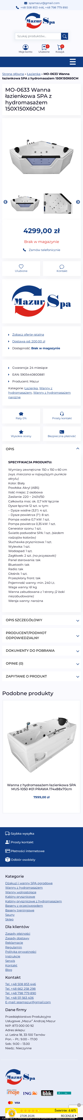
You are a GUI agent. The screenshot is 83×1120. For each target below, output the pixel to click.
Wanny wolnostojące (20, 892)
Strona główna (13, 74)
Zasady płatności (17, 934)
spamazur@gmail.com (44, 3)
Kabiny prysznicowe (20, 897)
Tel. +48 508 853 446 (20, 984)
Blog (8, 970)
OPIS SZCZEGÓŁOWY (24, 620)
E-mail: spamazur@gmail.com (28, 1002)
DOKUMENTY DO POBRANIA (30, 651)
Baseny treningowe (19, 910)
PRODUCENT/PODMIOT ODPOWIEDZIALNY (26, 635)
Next (78, 202)
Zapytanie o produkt (26, 676)
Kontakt (11, 965)
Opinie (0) (14, 663)
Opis (10, 449)
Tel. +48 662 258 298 (20, 989)
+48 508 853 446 (32, 7)
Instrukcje (12, 956)
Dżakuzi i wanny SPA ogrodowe (29, 883)
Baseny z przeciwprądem (24, 906)
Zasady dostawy (17, 938)
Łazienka (33, 74)
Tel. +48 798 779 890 (20, 993)
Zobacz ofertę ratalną (28, 334)
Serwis (10, 961)
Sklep (9, 919)
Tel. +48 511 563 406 (19, 998)
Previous (5, 202)
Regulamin (13, 947)
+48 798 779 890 (56, 7)
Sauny (10, 915)
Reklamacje (14, 943)
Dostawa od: (28, 341)
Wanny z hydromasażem (24, 887)
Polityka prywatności (20, 952)
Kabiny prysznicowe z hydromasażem (33, 901)
